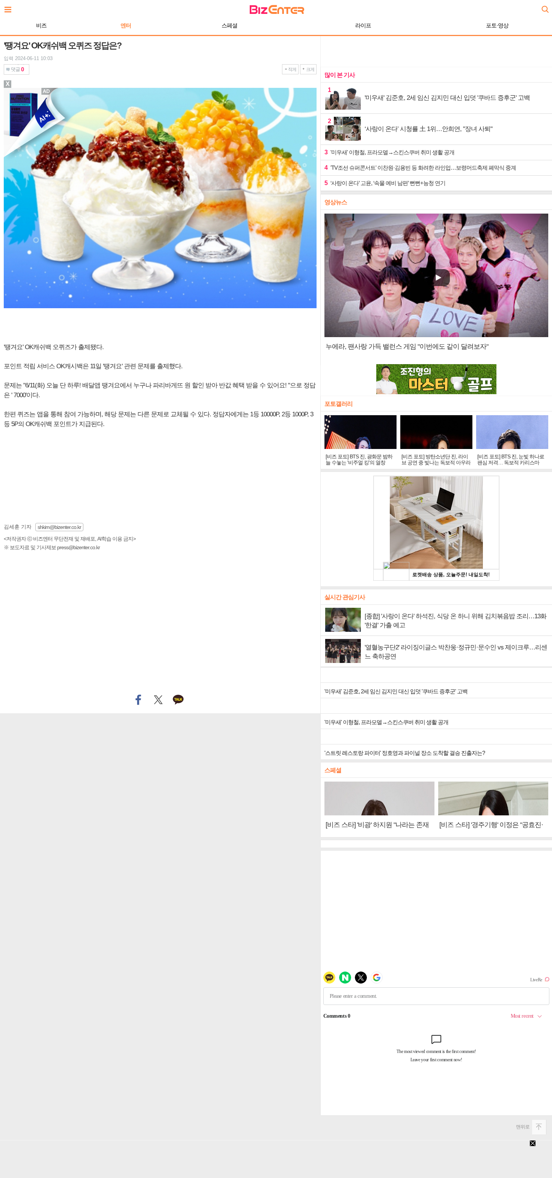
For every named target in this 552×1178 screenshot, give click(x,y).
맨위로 (522, 1127)
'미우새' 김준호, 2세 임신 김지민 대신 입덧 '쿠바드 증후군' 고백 (396, 691)
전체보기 (10, 7)
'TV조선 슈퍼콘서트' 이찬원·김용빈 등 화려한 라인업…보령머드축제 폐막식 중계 (420, 167)
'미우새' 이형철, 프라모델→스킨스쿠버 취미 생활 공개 (389, 152)
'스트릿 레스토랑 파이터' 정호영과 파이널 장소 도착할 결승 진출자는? (404, 753)
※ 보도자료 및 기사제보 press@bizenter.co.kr (52, 547)
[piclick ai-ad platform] (47, 91)
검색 (544, 6)
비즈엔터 (277, 9)
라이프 (363, 25)
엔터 (126, 25)
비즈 (41, 25)
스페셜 (229, 25)
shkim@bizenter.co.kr (59, 527)
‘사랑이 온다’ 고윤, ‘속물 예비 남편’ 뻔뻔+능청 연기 (384, 183)
